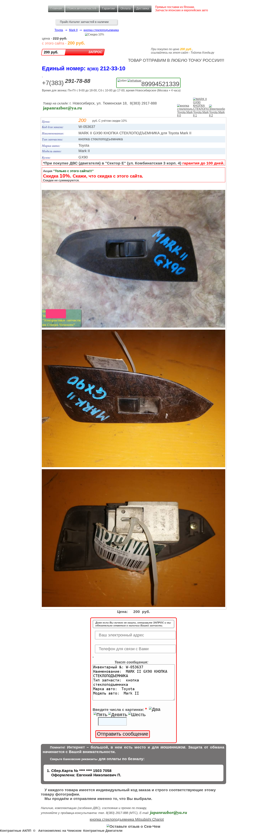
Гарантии (108, 8)
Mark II (73, 30)
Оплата (126, 8)
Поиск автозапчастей (82, 8)
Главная (56, 8)
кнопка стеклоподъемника (101, 30)
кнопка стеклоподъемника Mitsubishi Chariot (127, 819)
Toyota (58, 30)
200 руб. (51, 52)
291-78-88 (77, 81)
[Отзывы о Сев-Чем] (133, 826)
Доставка (142, 8)
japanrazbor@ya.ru (62, 107)
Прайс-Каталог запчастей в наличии (84, 21)
